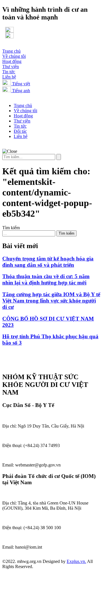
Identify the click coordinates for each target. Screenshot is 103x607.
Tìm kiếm (11, 227)
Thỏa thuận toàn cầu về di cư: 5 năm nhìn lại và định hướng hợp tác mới (46, 279)
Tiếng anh (20, 90)
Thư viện (10, 66)
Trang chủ (11, 51)
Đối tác (20, 131)
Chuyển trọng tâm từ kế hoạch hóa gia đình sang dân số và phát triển (48, 262)
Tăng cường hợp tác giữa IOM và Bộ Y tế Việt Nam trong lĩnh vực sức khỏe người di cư (51, 300)
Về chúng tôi (14, 56)
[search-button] (58, 157)
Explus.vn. (76, 561)
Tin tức (8, 71)
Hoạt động (11, 61)
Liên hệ (9, 76)
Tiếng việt (20, 83)
